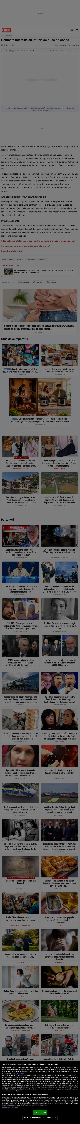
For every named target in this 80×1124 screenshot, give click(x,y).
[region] (40, 1092)
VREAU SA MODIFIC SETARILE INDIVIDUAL (40, 1118)
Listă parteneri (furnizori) (10, 1107)
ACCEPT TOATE (40, 1112)
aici (74, 1083)
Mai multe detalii (18, 1073)
